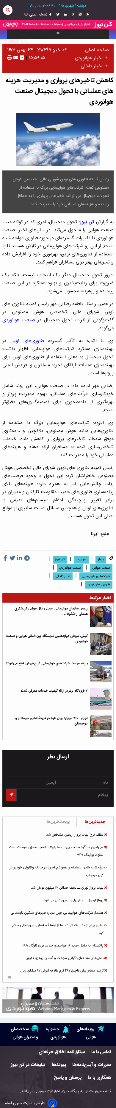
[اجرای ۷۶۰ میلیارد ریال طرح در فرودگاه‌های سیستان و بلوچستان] (101, 726)
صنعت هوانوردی (18, 320)
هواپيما (81, 559)
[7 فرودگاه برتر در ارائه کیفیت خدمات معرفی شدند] (101, 699)
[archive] (9, 978)
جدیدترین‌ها (95, 821)
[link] (87, 14)
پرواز (101, 559)
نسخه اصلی (37, 14)
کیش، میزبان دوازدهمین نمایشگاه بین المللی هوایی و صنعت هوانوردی (47, 638)
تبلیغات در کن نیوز (28, 1065)
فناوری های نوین (98, 584)
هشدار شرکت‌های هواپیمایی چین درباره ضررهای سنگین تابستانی (57, 913)
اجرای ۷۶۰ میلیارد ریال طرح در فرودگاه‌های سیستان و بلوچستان (51, 721)
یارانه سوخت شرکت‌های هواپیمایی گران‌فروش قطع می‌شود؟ (47, 663)
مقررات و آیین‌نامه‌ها (91, 1065)
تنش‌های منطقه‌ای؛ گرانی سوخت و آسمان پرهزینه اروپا (65, 958)
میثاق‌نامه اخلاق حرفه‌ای (62, 1052)
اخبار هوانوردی (89, 58)
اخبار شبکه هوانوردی (47, 1091)
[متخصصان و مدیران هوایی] (58, 1000)
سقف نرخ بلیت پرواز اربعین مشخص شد (75, 835)
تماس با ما (101, 1052)
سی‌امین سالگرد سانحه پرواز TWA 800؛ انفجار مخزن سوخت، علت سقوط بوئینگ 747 (56, 851)
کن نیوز (87, 222)
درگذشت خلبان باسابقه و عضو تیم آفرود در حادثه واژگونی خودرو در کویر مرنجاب (57, 871)
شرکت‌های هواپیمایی (96, 576)
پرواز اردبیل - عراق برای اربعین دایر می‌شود (73, 900)
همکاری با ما (99, 1078)
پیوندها (59, 1065)
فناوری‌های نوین (27, 341)
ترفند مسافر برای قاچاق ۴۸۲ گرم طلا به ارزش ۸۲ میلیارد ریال (62, 971)
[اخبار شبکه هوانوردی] (58, 24)
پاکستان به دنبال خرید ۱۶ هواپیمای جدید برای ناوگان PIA (63, 946)
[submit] (11, 795)
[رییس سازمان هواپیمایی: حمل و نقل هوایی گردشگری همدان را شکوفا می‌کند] (101, 616)
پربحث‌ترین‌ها (58, 821)
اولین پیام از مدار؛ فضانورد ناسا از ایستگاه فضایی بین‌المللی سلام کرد (58, 929)
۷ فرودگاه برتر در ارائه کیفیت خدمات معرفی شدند (54, 691)
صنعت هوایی (101, 568)
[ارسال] (15, 58)
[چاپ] (9, 58)
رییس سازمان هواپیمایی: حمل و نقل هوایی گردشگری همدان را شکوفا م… (51, 611)
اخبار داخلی (92, 66)
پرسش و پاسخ (67, 1078)
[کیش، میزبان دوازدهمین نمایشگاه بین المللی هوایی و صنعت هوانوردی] (101, 644)
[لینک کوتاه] (22, 58)
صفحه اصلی (97, 50)
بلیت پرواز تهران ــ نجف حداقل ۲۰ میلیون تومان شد (67, 888)
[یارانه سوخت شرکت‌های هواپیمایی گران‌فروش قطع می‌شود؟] (101, 671)
